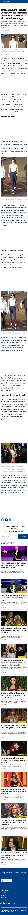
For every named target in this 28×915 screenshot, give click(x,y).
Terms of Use (3, 897)
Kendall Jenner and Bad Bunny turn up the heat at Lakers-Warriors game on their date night (14, 151)
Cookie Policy (3, 895)
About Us (3, 888)
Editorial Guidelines (5, 890)
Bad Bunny (21, 58)
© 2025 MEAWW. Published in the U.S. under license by (12, 872)
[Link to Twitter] (6, 903)
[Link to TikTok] (11, 903)
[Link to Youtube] (9, 903)
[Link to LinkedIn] (14, 903)
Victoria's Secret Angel (15, 205)
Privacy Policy (4, 892)
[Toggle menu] (25, 1)
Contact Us (3, 900)
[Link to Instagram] (4, 903)
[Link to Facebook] (1, 903)
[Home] (5, 1)
